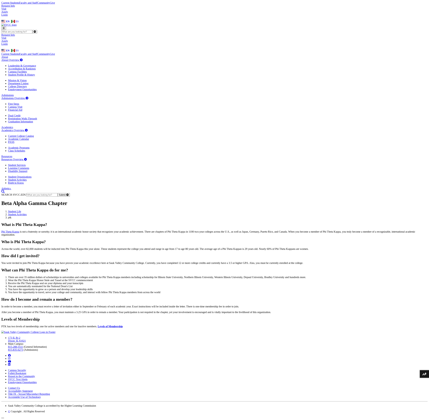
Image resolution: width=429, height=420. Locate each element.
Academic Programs (18, 147)
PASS (11, 142)
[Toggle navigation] (3, 28)
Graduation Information (20, 121)
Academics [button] (7, 127)
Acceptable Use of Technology (24, 397)
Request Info (8, 5)
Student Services (17, 165)
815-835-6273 (15, 349)
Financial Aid (15, 109)
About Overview (10, 60)
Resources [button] (6, 156)
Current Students (10, 2)
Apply (4, 11)
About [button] (4, 57)
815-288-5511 (15, 346)
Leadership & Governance (22, 65)
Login (4, 14)
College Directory (17, 86)
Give (52, 2)
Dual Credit (14, 115)
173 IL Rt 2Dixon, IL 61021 (17, 339)
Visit (3, 8)
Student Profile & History (21, 74)
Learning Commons (18, 168)
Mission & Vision (17, 80)
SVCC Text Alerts (17, 379)
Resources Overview (12, 159)
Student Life (14, 211)
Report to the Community (21, 376)
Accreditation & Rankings (22, 68)
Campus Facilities (17, 71)
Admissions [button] (7, 95)
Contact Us (14, 388)
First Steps (13, 103)
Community (43, 2)
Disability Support (17, 171)
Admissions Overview (13, 98)
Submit (62, 195)
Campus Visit (15, 106)
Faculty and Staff (28, 2)
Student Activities (17, 179)
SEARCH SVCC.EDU (13, 194)
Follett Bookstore (17, 373)
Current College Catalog (21, 136)
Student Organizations (20, 176)
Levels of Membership (110, 326)
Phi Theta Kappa (10, 231)
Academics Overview (13, 130)
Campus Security (17, 370)
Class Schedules (16, 150)
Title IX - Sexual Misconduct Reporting (29, 394)
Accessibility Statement (20, 391)
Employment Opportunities (22, 89)
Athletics (6, 188)
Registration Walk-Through (22, 118)
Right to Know (16, 182)
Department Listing (18, 83)
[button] (3, 191)
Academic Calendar (18, 139)
